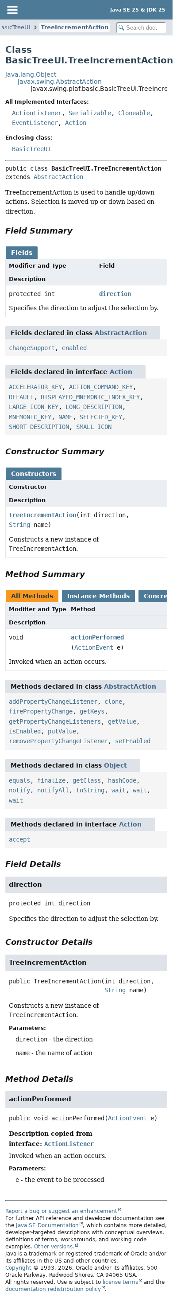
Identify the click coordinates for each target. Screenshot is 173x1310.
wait (118, 790)
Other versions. (54, 1247)
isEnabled (25, 731)
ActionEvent (93, 647)
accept (19, 839)
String (19, 524)
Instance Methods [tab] (98, 596)
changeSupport (32, 347)
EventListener (35, 122)
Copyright (18, 1268)
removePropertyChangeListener (58, 741)
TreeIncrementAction (74, 27)
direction (115, 293)
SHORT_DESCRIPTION (39, 426)
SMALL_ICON (93, 426)
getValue (122, 721)
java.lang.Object (30, 74)
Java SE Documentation (47, 1225)
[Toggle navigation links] (11, 10)
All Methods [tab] (32, 596)
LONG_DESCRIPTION (93, 406)
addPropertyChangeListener (53, 701)
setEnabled (132, 741)
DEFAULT (21, 397)
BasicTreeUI (31, 148)
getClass (87, 780)
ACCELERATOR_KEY (35, 386)
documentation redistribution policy (53, 1289)
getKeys (92, 711)
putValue (62, 731)
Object (115, 765)
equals (19, 780)
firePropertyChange (41, 711)
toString (90, 790)
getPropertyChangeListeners (55, 721)
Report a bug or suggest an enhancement (61, 1211)
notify (19, 790)
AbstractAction (58, 176)
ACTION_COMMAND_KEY (101, 386)
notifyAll (53, 790)
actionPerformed (97, 637)
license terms (120, 1282)
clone (113, 701)
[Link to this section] (78, 230)
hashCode (122, 780)
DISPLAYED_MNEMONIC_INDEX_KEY (90, 397)
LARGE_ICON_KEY (33, 406)
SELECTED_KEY (101, 417)
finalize (51, 780)
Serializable (90, 113)
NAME (65, 417)
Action (75, 122)
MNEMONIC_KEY (30, 417)
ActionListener (37, 113)
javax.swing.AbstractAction (60, 81)
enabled (74, 347)
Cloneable (134, 113)
